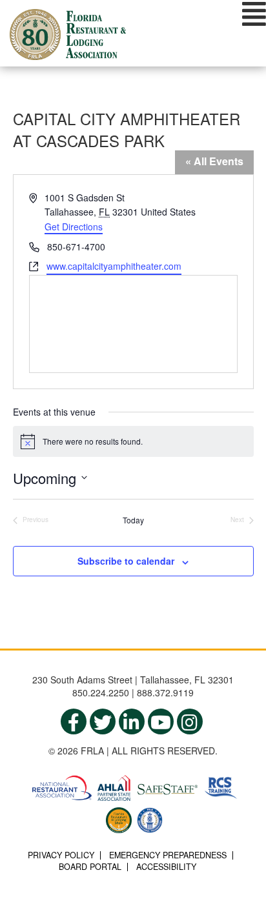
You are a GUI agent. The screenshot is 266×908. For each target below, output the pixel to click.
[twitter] (103, 721)
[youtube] (161, 721)
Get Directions (74, 226)
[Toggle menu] (254, 13)
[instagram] (190, 721)
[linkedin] (132, 721)
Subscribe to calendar (125, 560)
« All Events (214, 161)
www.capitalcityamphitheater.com (113, 265)
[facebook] (74, 721)
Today (133, 520)
